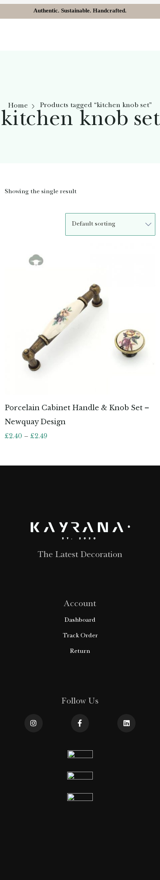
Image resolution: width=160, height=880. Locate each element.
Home (18, 106)
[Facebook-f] (80, 723)
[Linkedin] (126, 723)
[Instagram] (33, 723)
